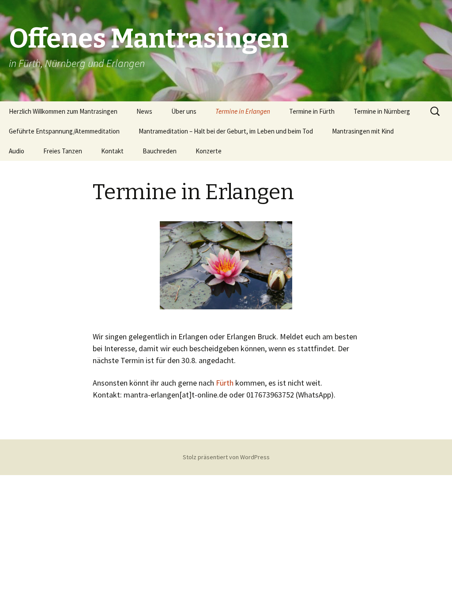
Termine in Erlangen (242, 111)
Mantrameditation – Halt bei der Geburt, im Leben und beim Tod (226, 131)
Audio (16, 151)
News (144, 111)
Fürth (225, 383)
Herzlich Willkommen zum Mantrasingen (63, 111)
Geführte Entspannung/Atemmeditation (64, 131)
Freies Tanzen (62, 151)
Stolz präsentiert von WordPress (226, 457)
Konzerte (209, 151)
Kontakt (112, 151)
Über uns (183, 111)
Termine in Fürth (312, 111)
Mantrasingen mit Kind (363, 131)
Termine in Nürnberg (382, 111)
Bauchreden (160, 151)
